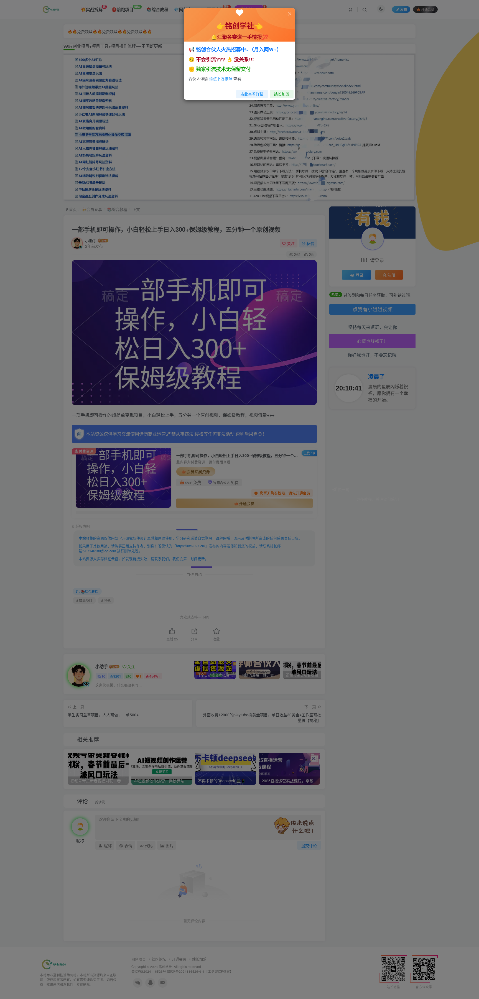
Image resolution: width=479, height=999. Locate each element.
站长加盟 (281, 94)
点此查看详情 (252, 94)
